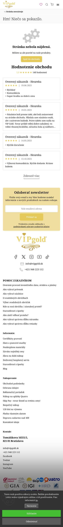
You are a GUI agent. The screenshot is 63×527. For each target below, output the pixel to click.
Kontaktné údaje (11, 422)
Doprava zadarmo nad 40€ (16, 417)
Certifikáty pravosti (12, 338)
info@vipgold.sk (34, 263)
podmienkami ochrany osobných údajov (31, 226)
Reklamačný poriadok (13, 392)
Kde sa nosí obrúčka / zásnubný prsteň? (22, 306)
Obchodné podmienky (13, 383)
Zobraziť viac (31, 176)
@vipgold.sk (47, 257)
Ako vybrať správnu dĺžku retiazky (20, 323)
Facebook (15, 257)
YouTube (39, 257)
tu (37, 500)
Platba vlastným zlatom (14, 413)
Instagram (31, 257)
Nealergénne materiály (14, 347)
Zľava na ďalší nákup (13, 355)
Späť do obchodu (31, 59)
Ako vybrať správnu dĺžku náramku (20, 319)
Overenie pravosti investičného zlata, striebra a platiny (29, 285)
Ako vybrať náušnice (13, 293)
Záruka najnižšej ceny (13, 351)
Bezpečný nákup (11, 405)
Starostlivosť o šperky (13, 310)
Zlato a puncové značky (14, 342)
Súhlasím (31, 513)
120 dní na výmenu (12, 409)
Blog (5, 368)
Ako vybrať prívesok (13, 289)
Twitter (6, 460)
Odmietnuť (31, 521)
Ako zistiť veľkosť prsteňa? (15, 315)
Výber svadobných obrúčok (16, 302)
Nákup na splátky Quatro (15, 396)
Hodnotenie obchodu (31, 66)
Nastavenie (31, 506)
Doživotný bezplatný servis (16, 360)
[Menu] (58, 4)
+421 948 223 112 (34, 269)
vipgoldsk (23, 257)
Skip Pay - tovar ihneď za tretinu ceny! (21, 400)
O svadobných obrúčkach (15, 298)
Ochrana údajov (11, 387)
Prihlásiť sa (31, 217)
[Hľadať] (47, 4)
